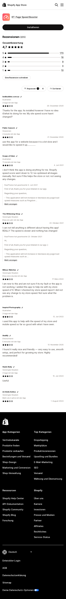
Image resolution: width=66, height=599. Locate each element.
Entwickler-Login (11, 560)
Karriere (38, 504)
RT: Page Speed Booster (25, 17)
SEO (36, 467)
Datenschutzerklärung (14, 575)
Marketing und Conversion (16, 467)
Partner (38, 520)
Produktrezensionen (44, 451)
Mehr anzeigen (10, 204)
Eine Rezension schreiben (16, 77)
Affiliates (38, 526)
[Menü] (62, 4)
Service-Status (42, 537)
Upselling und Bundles (46, 456)
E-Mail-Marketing (43, 462)
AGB (4, 568)
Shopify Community (12, 509)
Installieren (33, 27)
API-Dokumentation (12, 504)
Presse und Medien (44, 515)
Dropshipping (41, 440)
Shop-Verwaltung (11, 473)
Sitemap (6, 582)
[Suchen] (56, 4)
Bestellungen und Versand (16, 456)
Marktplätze (40, 445)
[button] (42, 88)
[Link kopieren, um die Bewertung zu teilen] (21, 97)
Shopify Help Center (13, 498)
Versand (38, 473)
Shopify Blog (9, 515)
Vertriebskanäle (10, 440)
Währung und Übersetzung (48, 478)
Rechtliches (40, 531)
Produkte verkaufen (12, 451)
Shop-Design (9, 462)
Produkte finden (10, 445)
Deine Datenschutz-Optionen (18, 590)
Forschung (7, 520)
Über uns (38, 498)
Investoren (39, 509)
